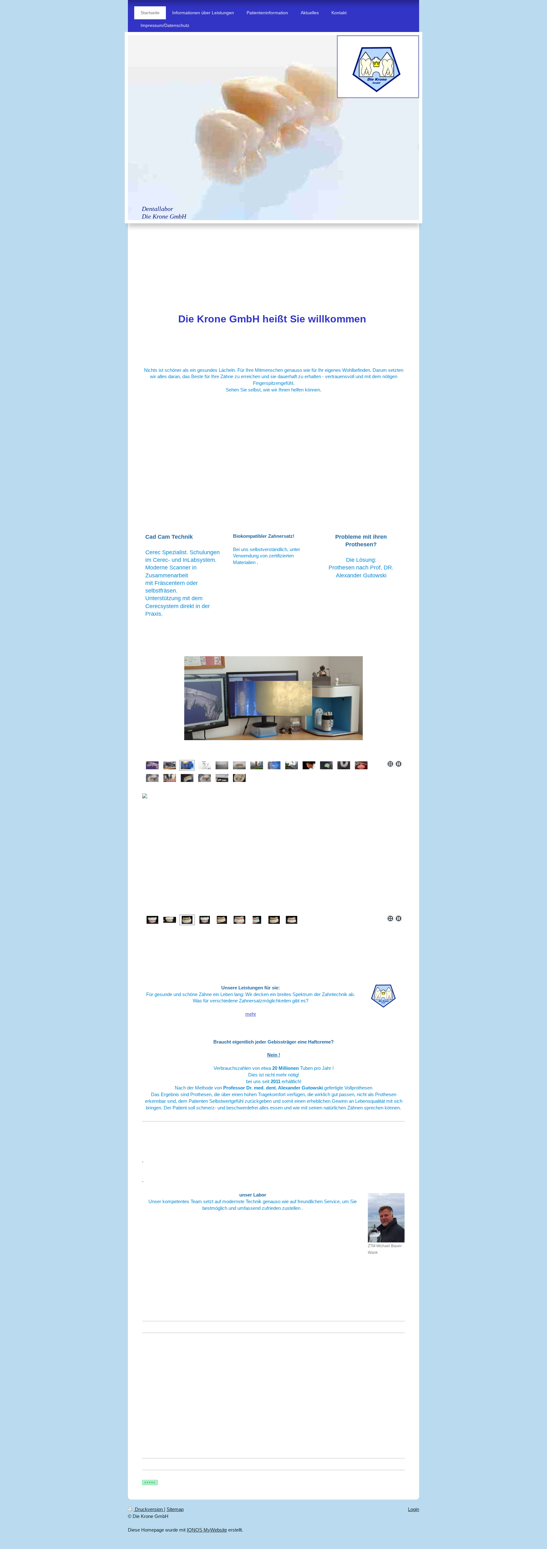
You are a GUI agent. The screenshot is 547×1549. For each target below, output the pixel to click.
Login (413, 1509)
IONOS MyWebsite (207, 1530)
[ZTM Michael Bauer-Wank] (386, 1217)
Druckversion (149, 1509)
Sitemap (175, 1509)
